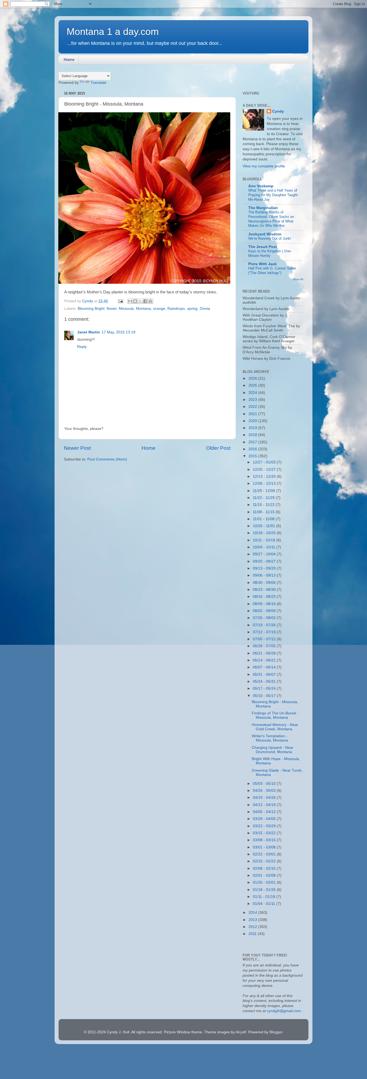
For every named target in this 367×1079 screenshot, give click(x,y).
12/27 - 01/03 (265, 462)
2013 (253, 920)
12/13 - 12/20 (265, 476)
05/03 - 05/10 (265, 784)
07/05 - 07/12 (265, 639)
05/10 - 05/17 (265, 696)
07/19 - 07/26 (265, 625)
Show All (298, 279)
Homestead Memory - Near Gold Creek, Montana (275, 727)
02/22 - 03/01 (265, 854)
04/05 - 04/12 (265, 812)
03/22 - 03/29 (265, 826)
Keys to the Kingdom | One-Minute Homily (270, 253)
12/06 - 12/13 (265, 483)
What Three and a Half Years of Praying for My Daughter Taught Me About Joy (273, 194)
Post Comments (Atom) (107, 459)
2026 (253, 378)
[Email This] (130, 301)
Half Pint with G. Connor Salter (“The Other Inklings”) (272, 270)
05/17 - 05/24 (265, 688)
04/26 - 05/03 (265, 791)
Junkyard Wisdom (264, 234)
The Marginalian (263, 208)
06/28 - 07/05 (265, 646)
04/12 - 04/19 (265, 805)
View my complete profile (264, 166)
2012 (253, 927)
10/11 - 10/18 (264, 540)
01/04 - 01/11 (264, 904)
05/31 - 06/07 (265, 674)
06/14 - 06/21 (265, 660)
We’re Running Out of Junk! (269, 238)
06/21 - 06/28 (265, 653)
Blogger (275, 1032)
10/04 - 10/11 (264, 547)
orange (159, 309)
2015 (253, 456)
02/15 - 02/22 (265, 861)
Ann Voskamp (261, 186)
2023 (253, 400)
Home (69, 59)
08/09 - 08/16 (265, 604)
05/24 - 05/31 (265, 681)
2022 (253, 407)
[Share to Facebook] (145, 301)
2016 (253, 449)
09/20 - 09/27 (265, 561)
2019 (253, 428)
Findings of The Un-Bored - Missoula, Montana (275, 715)
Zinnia (205, 309)
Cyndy (278, 111)
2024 (253, 393)
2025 (253, 385)
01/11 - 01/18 (264, 897)
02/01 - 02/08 (265, 875)
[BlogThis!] (135, 301)
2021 (253, 414)
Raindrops (176, 309)
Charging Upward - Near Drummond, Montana (272, 750)
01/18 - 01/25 (265, 890)
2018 (253, 435)
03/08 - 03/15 (265, 840)
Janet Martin (88, 332)
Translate (98, 83)
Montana (143, 309)
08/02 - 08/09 (265, 611)
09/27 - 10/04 (265, 554)
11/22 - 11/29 (264, 498)
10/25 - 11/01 (264, 526)
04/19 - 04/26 (265, 798)
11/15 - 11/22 (264, 505)
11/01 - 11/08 (264, 519)
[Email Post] (120, 301)
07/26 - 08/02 (265, 618)
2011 (253, 934)
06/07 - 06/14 (265, 667)
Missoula (126, 309)
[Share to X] (140, 301)
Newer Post (77, 448)
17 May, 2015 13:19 (118, 332)
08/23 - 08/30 (265, 590)
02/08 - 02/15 (265, 868)
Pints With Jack (262, 264)
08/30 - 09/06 (265, 583)
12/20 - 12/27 (265, 469)
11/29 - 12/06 (264, 491)
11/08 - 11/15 (264, 512)
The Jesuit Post (262, 247)
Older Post (218, 448)
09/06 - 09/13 (265, 575)
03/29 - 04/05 (265, 819)
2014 (253, 913)
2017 (253, 442)
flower (112, 309)
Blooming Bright (91, 309)
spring (192, 309)
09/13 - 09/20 (265, 568)
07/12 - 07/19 (265, 632)
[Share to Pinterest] (150, 301)
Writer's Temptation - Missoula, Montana (270, 738)
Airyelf (241, 1032)
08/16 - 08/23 (265, 597)
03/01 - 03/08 (265, 847)
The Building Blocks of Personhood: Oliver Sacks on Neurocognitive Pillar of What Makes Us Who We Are (271, 219)
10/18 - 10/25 (265, 533)
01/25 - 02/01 (265, 882)
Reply (82, 347)
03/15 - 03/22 (265, 833)
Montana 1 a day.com (113, 31)
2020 (253, 421)
